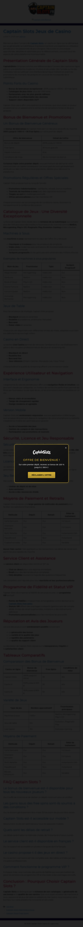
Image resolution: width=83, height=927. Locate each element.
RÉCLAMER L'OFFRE (41, 475)
